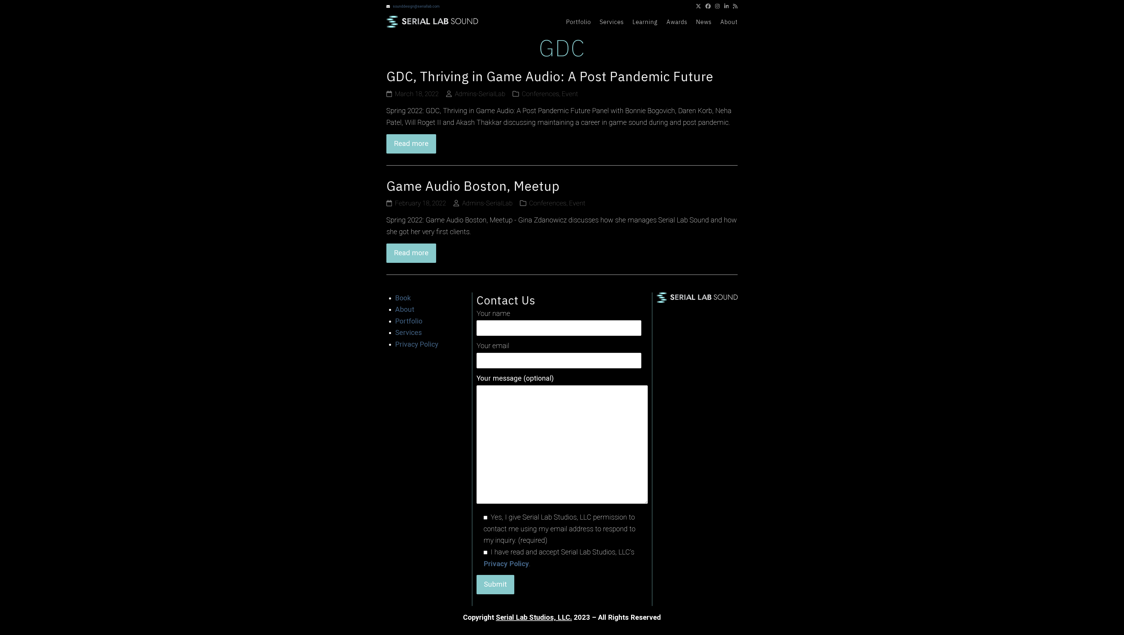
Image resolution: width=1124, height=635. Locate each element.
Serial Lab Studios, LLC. (534, 617)
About (404, 309)
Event (570, 94)
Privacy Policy (416, 344)
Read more (411, 143)
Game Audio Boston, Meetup (473, 186)
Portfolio (408, 321)
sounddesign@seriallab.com (416, 6)
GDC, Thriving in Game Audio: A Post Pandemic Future (549, 76)
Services (408, 332)
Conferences (540, 94)
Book (403, 298)
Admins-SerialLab (480, 94)
